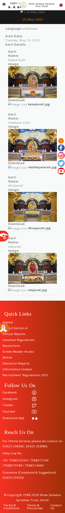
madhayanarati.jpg (42, 167)
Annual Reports (14, 333)
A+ (19, 7)
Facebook (10, 392)
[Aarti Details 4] (32, 268)
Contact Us (56, 507)
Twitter (8, 405)
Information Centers (17, 368)
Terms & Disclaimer (35, 507)
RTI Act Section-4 (15, 327)
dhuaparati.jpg (39, 228)
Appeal (8, 321)
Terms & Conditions (11, 507)
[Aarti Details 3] (32, 207)
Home (21, 11)
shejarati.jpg (37, 290)
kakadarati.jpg (39, 104)
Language (13, 29)
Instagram (10, 399)
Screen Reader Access (18, 350)
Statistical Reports (16, 362)
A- (9, 7)
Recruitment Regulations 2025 (25, 374)
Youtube (9, 411)
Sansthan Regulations (19, 339)
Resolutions (11, 344)
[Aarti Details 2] (32, 145)
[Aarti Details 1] (32, 82)
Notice (7, 356)
